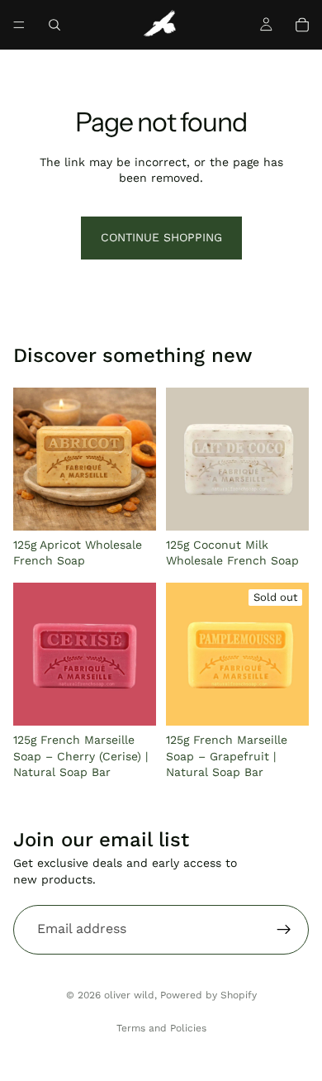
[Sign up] (284, 929)
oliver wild (129, 995)
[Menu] (19, 25)
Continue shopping (161, 237)
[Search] (54, 25)
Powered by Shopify (208, 995)
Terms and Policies (161, 1028)
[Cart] (302, 25)
